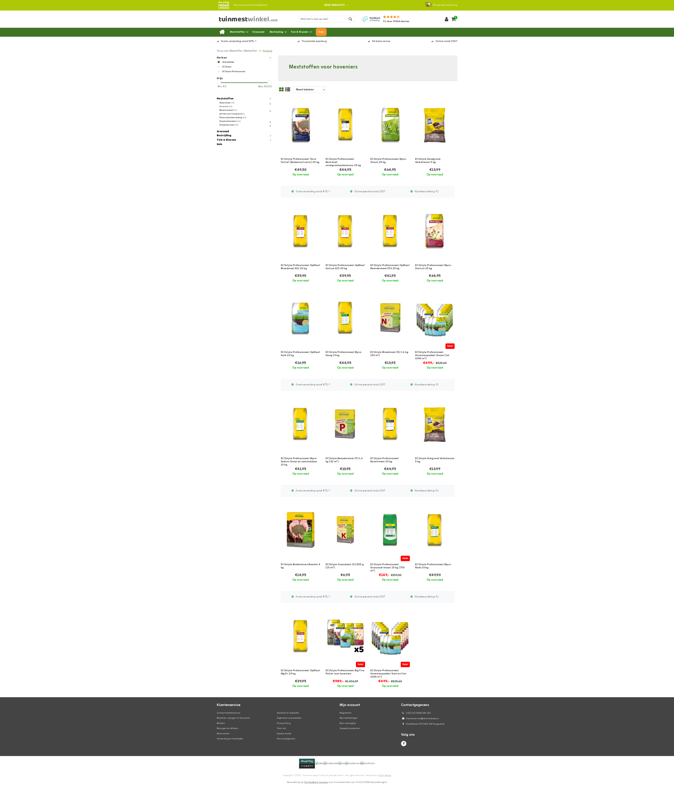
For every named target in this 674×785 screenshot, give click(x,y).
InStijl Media (384, 775)
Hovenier (267, 51)
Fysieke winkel (284, 733)
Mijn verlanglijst (348, 723)
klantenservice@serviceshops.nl (422, 718)
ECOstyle (226, 67)
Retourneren (223, 733)
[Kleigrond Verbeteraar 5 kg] (435, 424)
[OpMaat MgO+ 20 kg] (300, 637)
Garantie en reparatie (288, 713)
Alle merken (228, 62)
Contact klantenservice (228, 713)
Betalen (221, 723)
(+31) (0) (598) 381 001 (418, 713)
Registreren (346, 713)
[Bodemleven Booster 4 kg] (300, 530)
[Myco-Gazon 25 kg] (390, 125)
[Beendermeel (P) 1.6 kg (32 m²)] (345, 424)
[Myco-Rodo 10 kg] (435, 530)
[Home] (222, 32)
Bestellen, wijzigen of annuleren (233, 718)
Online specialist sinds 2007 (369, 192)
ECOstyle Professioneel (233, 71)
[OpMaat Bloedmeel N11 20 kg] (300, 231)
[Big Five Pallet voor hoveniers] (345, 637)
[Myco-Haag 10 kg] (345, 318)
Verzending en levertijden (230, 739)
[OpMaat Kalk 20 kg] (300, 318)
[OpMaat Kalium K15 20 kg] (345, 231)
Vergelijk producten (350, 728)
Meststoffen (250, 51)
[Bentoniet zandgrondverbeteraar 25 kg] (345, 125)
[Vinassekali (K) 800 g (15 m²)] (345, 530)
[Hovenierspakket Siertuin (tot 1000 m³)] (390, 637)
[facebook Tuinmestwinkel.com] (403, 743)
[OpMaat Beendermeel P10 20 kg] (390, 231)
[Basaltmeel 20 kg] (390, 424)
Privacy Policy (284, 723)
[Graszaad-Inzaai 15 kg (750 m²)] (390, 530)
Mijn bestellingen (349, 718)
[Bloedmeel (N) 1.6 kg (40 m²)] (390, 318)
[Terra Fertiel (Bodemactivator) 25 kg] (300, 125)
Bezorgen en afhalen (227, 728)
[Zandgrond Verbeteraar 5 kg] (435, 125)
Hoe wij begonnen (286, 739)
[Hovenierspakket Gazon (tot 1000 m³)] (435, 318)
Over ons (281, 728)
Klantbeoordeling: (426, 192)
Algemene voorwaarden (289, 718)
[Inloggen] (446, 19)
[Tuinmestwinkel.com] (224, 5)
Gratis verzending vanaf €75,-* (312, 192)
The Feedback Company (316, 782)
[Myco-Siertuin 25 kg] (435, 231)
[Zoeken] (350, 19)
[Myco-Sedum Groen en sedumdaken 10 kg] (300, 424)
